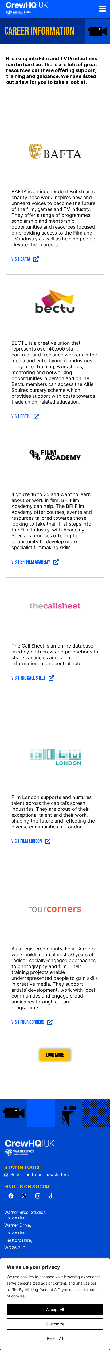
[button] (102, 9)
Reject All (55, 1338)
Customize (55, 1324)
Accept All (55, 1309)
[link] (26, 9)
